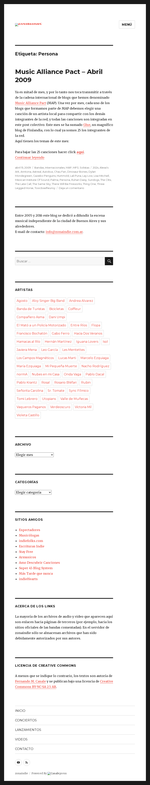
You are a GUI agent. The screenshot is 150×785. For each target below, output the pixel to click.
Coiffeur (74, 309)
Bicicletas (56, 309)
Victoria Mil (83, 407)
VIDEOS (21, 739)
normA (22, 374)
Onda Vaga (72, 374)
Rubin (86, 382)
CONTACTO (24, 749)
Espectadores (29, 530)
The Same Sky (41, 183)
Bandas (39, 167)
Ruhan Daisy (79, 179)
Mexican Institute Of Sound (32, 179)
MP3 (76, 167)
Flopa (95, 325)
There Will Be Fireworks (67, 183)
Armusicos (27, 557)
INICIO (20, 711)
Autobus (47, 171)
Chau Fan (60, 171)
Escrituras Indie (31, 546)
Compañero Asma (30, 317)
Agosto (22, 301)
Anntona (26, 171)
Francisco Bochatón (32, 333)
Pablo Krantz (27, 382)
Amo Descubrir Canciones (39, 563)
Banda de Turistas (31, 309)
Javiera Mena (27, 350)
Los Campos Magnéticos (35, 358)
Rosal (45, 382)
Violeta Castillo (28, 415)
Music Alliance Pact (30, 103)
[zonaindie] (28, 24)
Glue (86, 125)
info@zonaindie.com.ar (64, 232)
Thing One (89, 183)
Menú (127, 24)
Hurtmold (63, 175)
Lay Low (87, 175)
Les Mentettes (73, 350)
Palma (54, 179)
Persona (65, 179)
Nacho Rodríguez (95, 366)
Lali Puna (75, 175)
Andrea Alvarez (81, 301)
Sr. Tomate (56, 390)
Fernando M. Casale (30, 681)
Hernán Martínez (58, 341)
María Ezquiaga (29, 366)
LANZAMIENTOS (28, 730)
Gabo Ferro (61, 333)
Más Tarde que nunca (36, 573)
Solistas (84, 167)
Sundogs (93, 179)
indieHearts (28, 579)
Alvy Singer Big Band (48, 301)
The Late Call (23, 183)
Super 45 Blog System (36, 568)
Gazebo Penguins (44, 175)
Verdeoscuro (60, 407)
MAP (69, 167)
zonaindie (21, 773)
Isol (105, 341)
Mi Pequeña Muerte (61, 366)
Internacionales (55, 167)
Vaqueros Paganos (31, 407)
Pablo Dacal (95, 374)
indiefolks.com (31, 541)
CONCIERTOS (26, 720)
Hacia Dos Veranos (88, 333)
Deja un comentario (71, 188)
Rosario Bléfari (65, 382)
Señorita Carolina (30, 390)
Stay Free (26, 552)
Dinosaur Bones (77, 171)
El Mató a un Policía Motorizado (41, 325)
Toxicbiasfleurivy (45, 188)
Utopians (49, 399)
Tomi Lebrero (27, 399)
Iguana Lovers (87, 341)
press (59, 773)
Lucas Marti (67, 358)
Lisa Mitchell (101, 175)
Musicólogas (29, 535)
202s (95, 167)
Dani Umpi (57, 317)
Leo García (49, 350)
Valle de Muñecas (74, 399)
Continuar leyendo (29, 157)
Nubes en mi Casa (45, 374)
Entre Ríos (79, 325)
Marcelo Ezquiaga (94, 358)
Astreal (36, 171)
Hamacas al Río (28, 341)
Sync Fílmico (79, 390)
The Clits (105, 179)
